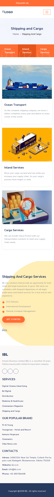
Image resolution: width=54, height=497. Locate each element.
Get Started (13, 319)
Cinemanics (7, 439)
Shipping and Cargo (11, 411)
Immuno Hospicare (10, 434)
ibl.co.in (15, 465)
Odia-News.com (9, 444)
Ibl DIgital (6, 391)
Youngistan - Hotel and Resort (16, 429)
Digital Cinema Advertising (14, 386)
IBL (5, 354)
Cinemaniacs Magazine (12, 406)
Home (16, 34)
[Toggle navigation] (47, 12)
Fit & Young (7, 425)
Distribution (7, 396)
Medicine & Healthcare (12, 401)
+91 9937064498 (17, 473)
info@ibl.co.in (15, 469)
